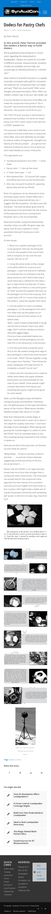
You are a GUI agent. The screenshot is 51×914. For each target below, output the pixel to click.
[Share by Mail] (41, 772)
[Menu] (44, 12)
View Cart (14, 2)
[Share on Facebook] (9, 772)
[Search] (38, 12)
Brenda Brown (25, 30)
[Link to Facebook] (42, 908)
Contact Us (23, 2)
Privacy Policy (34, 906)
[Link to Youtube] (45, 908)
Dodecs (12, 759)
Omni (18, 759)
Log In (39, 2)
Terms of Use (24, 906)
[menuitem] (14, 1)
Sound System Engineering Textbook (9, 891)
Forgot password (26, 5)
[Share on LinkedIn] (31, 772)
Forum (32, 2)
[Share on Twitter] (20, 772)
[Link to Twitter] (38, 908)
